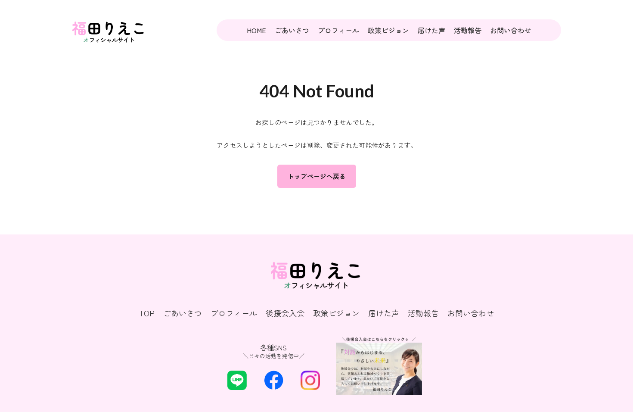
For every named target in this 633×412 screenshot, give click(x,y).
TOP (147, 313)
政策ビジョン (388, 30)
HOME (256, 30)
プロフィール (338, 30)
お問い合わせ (510, 30)
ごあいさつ (292, 30)
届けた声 (431, 30)
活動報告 (467, 30)
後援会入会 (285, 313)
